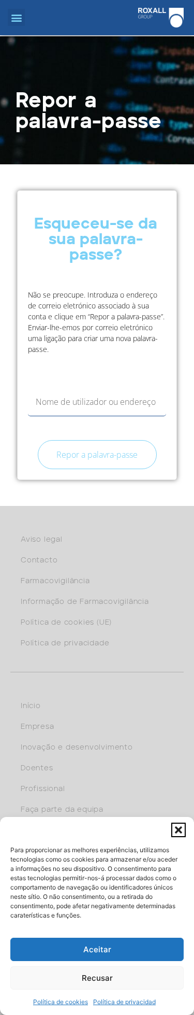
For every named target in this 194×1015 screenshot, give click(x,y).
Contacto (39, 560)
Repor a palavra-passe (97, 454)
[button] (178, 830)
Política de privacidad (124, 1002)
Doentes (37, 768)
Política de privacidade (65, 643)
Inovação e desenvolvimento (77, 747)
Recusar (97, 978)
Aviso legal (42, 539)
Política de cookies (60, 1002)
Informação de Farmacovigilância (85, 601)
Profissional (43, 789)
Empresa (37, 726)
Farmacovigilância (55, 581)
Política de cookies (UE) (66, 622)
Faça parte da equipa (62, 809)
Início (31, 706)
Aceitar (97, 949)
